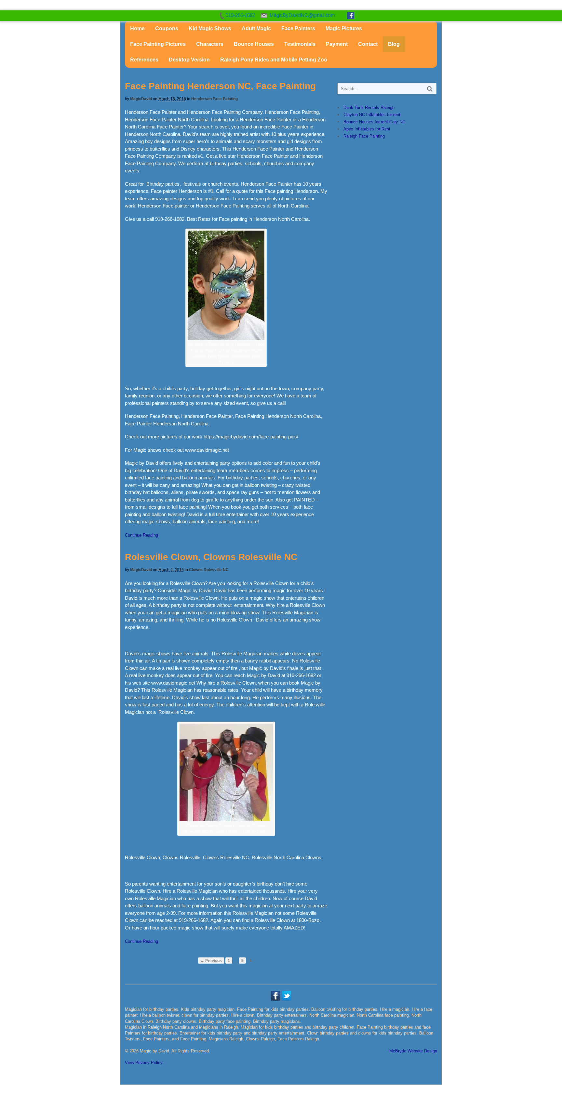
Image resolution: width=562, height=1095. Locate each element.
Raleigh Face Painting (364, 136)
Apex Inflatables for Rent (366, 129)
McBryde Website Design (413, 1050)
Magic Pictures (344, 28)
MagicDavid (141, 99)
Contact (368, 44)
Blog (394, 44)
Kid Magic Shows (210, 28)
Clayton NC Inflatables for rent (371, 114)
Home (137, 28)
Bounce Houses (254, 44)
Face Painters (298, 28)
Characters (209, 44)
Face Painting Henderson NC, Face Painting (220, 86)
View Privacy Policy (144, 1062)
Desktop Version (189, 59)
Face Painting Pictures (158, 44)
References (144, 59)
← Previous (211, 960)
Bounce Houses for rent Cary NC (374, 121)
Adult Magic (256, 28)
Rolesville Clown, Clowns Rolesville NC (211, 557)
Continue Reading (141, 535)
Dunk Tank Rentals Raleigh (369, 107)
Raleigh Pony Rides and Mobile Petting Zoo (273, 59)
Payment (337, 44)
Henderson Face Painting (214, 99)
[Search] (430, 88)
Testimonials (299, 44)
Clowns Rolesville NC (209, 570)
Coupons (166, 28)
